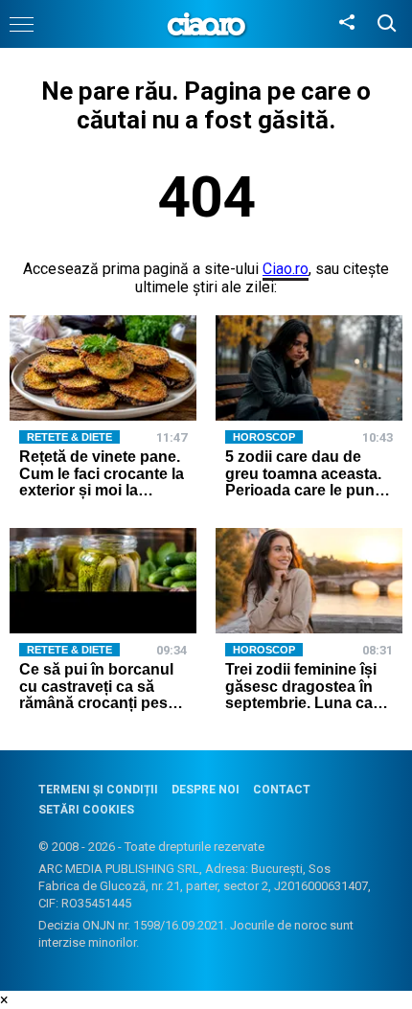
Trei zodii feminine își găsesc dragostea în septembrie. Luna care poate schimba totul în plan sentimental (306, 703)
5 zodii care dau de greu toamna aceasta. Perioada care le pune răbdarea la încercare (304, 482)
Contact (281, 789)
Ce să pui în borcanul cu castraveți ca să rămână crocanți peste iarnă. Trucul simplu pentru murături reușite (102, 703)
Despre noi (206, 789)
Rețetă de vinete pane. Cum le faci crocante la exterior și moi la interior (101, 482)
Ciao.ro (286, 269)
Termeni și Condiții (98, 789)
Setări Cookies (86, 809)
